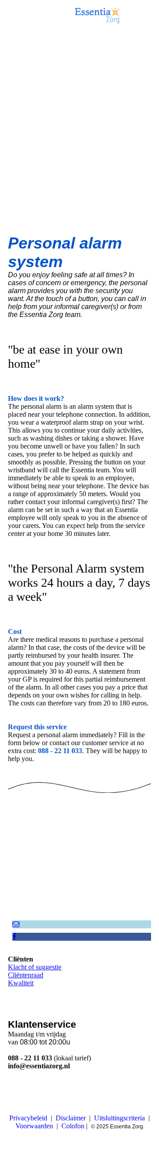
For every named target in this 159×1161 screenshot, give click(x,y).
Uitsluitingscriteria (119, 1118)
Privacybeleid (28, 1118)
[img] (97, 15)
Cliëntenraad (25, 975)
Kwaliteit (21, 983)
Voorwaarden (34, 1126)
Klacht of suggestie (34, 967)
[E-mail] (15, 924)
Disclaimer (71, 1118)
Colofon (72, 1126)
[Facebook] (14, 936)
